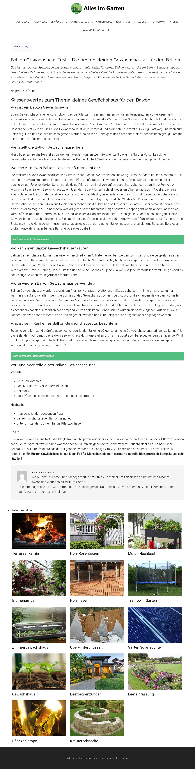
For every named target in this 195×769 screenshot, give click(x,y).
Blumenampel (23, 600)
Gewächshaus (23, 694)
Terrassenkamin (25, 553)
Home (85, 30)
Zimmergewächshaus (30, 647)
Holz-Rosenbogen (84, 553)
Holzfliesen (79, 600)
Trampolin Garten (142, 600)
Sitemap (124, 758)
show (24, 47)
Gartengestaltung (22, 510)
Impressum (98, 758)
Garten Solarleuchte (144, 647)
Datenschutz (112, 758)
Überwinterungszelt (86, 647)
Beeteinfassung (141, 694)
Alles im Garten (74, 758)
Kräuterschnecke (84, 741)
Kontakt (87, 758)
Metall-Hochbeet (141, 553)
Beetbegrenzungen (86, 694)
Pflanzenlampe (24, 741)
